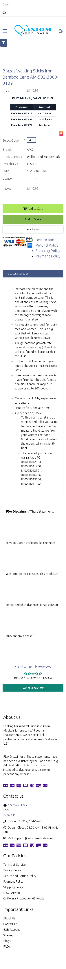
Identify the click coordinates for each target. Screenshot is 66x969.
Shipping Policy (48, 251)
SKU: (6, 170)
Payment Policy (48, 256)
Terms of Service (14, 864)
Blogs (7, 940)
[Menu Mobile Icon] (5, 31)
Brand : (7, 149)
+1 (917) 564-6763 (29, 821)
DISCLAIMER (11, 892)
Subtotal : (8, 189)
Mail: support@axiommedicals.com (30, 838)
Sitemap (8, 935)
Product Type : (12, 156)
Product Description (17, 273)
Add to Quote (33, 219)
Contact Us (10, 924)
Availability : (10, 163)
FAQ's (7, 946)
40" (31, 140)
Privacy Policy (12, 870)
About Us (9, 918)
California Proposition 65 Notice (24, 898)
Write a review (33, 688)
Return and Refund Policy (19, 875)
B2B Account (11, 929)
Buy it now (33, 229)
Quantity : (8, 178)
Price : (7, 91)
